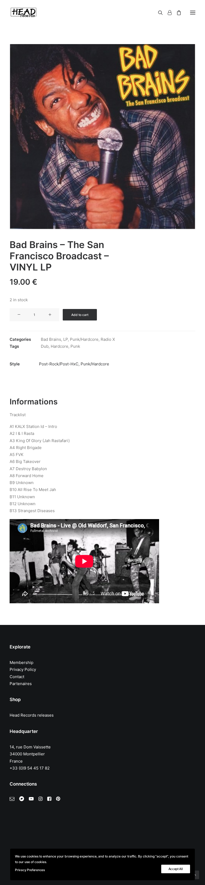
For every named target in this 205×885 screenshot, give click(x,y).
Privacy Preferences (30, 870)
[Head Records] (23, 12)
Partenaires (21, 683)
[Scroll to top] (195, 874)
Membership (21, 662)
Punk (75, 346)
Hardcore (59, 346)
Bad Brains (51, 339)
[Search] (158, 12)
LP (65, 339)
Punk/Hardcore (84, 339)
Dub (45, 346)
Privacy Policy (23, 669)
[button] (192, 12)
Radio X (108, 339)
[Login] (167, 12)
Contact (17, 676)
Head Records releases (32, 715)
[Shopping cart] (176, 12)
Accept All (175, 869)
